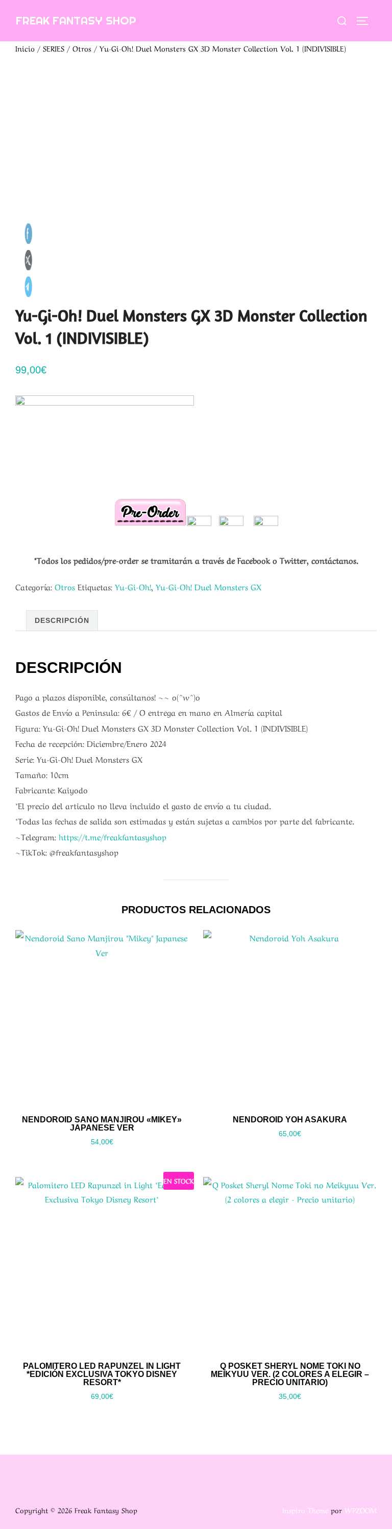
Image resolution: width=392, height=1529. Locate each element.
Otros (81, 48)
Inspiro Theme (305, 1510)
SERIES (53, 48)
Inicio (25, 48)
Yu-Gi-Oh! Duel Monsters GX (208, 586)
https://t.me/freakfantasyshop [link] (112, 836)
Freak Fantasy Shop (76, 20)
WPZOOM (361, 1510)
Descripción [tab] (62, 620)
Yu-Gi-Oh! (133, 586)
